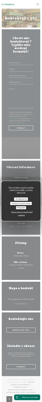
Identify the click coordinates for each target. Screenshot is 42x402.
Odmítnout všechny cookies (21, 203)
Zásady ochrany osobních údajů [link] (22, 212)
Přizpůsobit (21, 208)
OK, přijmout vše (21, 199)
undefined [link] (21, 215)
